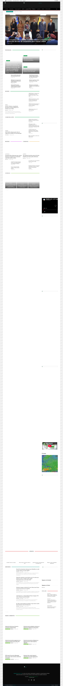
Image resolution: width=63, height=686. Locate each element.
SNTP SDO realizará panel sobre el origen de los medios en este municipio (13, 133)
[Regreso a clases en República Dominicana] (52, 557)
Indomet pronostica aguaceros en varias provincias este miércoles (12, 641)
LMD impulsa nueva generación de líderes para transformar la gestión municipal (16, 81)
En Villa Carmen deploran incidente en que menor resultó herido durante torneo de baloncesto (27, 604)
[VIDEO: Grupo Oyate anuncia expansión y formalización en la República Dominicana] (33, 181)
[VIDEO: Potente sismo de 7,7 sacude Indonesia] (25, 110)
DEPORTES (17, 571)
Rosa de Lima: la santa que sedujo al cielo (24, 563)
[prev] (54, 11)
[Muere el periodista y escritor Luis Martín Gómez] (25, 136)
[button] (56, 9)
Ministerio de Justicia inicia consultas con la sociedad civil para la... (34, 86)
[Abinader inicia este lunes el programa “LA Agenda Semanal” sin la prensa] (25, 121)
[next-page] (7, 189)
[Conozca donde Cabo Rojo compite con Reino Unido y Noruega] (7, 168)
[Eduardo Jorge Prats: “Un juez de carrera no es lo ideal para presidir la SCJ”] (26, 81)
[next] (56, 11)
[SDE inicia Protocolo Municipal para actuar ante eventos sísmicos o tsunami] (13, 650)
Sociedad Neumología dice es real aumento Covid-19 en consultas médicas (22, 186)
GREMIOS (6, 130)
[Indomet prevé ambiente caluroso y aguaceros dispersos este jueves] (31, 621)
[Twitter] (56, 0)
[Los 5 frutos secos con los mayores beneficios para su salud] (25, 162)
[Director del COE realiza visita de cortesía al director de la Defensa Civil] (7, 76)
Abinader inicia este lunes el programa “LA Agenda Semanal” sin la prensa (34, 120)
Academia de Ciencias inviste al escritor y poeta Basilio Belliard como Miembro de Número (16, 162)
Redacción (6, 110)
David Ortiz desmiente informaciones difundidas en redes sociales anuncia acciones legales (27, 570)
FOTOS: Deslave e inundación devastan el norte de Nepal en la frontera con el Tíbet (11, 107)
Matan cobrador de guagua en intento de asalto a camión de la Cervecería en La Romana (52, 595)
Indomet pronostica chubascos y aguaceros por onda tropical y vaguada (31, 641)
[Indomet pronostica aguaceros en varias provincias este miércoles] (13, 635)
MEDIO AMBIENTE (8, 659)
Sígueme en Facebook (46, 580)
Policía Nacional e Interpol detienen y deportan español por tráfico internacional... (34, 76)
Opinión (31, 551)
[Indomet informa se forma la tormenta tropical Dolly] (13, 621)
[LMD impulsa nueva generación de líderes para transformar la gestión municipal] (7, 81)
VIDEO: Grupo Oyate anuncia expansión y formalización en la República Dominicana (34, 186)
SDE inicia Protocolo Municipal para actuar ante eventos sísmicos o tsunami (13, 657)
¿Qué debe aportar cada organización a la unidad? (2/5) (38, 563)
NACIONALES (8, 60)
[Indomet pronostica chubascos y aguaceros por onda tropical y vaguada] (31, 635)
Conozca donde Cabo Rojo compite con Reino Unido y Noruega (15, 167)
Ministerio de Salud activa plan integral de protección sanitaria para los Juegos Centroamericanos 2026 (11, 185)
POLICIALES (48, 593)
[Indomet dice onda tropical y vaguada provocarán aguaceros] (31, 650)
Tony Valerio (7, 134)
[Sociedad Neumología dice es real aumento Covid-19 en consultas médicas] (22, 181)
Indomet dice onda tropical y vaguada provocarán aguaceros (31, 656)
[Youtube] (57, 0)
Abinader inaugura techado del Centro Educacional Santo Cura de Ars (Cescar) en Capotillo (27, 588)
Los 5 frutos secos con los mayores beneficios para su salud (34, 161)
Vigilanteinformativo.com (18, 673)
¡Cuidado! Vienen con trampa (18, 11)
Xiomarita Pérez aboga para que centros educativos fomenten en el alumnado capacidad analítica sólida (13, 156)
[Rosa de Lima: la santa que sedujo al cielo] (25, 557)
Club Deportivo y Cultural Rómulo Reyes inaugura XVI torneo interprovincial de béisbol (27, 596)
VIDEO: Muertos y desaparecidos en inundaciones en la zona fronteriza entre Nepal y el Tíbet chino (34, 94)
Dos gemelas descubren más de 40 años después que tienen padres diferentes (31, 156)
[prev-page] (5, 189)
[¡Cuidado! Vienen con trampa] (11, 557)
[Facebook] (54, 0)
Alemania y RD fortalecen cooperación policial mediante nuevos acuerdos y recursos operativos (52, 601)
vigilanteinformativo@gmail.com (33, 676)
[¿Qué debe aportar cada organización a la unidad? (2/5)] (38, 557)
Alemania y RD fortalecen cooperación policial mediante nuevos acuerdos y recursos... (16, 86)
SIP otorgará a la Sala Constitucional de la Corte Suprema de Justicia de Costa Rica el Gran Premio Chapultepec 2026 (34, 125)
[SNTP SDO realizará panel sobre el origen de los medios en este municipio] (13, 124)
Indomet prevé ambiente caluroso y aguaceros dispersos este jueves (31, 627)
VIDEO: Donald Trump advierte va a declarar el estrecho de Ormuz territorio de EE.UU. (34, 104)
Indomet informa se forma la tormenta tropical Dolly (11, 627)
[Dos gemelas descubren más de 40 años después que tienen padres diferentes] (31, 148)
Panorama (8, 50)
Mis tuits (43, 587)
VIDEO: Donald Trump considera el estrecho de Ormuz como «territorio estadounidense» (34, 100)
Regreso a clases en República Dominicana (52, 563)
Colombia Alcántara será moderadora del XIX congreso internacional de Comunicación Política (33, 131)
